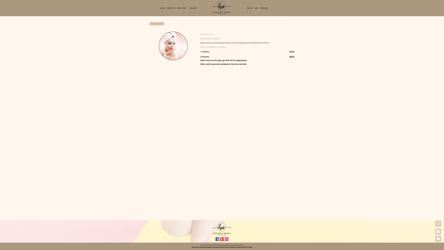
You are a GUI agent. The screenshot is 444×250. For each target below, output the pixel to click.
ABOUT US (171, 8)
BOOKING (264, 8)
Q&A (256, 8)
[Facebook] (217, 239)
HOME (162, 8)
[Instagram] (226, 239)
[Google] (222, 239)
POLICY (250, 8)
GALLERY (193, 8)
